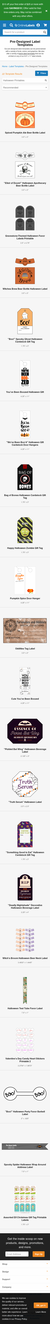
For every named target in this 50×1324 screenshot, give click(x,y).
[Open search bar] (11, 25)
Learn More (41, 1311)
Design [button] (5, 1271)
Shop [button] (4, 1264)
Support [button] (6, 1279)
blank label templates (27, 53)
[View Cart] (45, 25)
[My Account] (38, 25)
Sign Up (38, 1254)
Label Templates (16, 66)
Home (4, 66)
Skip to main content (10, 14)
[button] (4, 25)
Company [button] (6, 1287)
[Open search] (44, 32)
